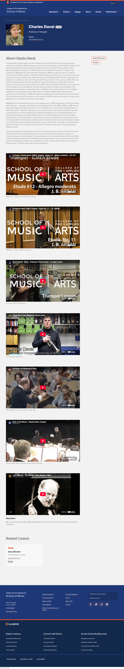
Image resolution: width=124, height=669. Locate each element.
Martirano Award (95, 598)
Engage (78, 12)
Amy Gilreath (14, 551)
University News (11, 646)
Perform (66, 12)
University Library (87, 650)
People (98, 12)
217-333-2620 (10, 608)
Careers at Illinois (11, 642)
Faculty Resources (47, 598)
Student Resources (48, 594)
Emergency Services (88, 638)
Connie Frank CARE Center (90, 646)
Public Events (111, 12)
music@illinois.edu (11, 611)
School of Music (16, 11)
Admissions (53, 12)
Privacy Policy (11, 659)
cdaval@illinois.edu (36, 39)
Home (8, 20)
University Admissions (13, 638)
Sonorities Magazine (72, 594)
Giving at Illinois (49, 642)
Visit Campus (10, 650)
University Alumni (49, 638)
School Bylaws (46, 605)
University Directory (50, 650)
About (88, 12)
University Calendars (50, 646)
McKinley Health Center (89, 642)
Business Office (47, 601)
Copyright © (26, 659)
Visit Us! (68, 605)
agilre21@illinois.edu (14, 558)
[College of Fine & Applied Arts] (24, 8)
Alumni (68, 598)
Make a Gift (69, 601)
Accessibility (41, 659)
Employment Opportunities (98, 594)
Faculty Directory (22, 20)
